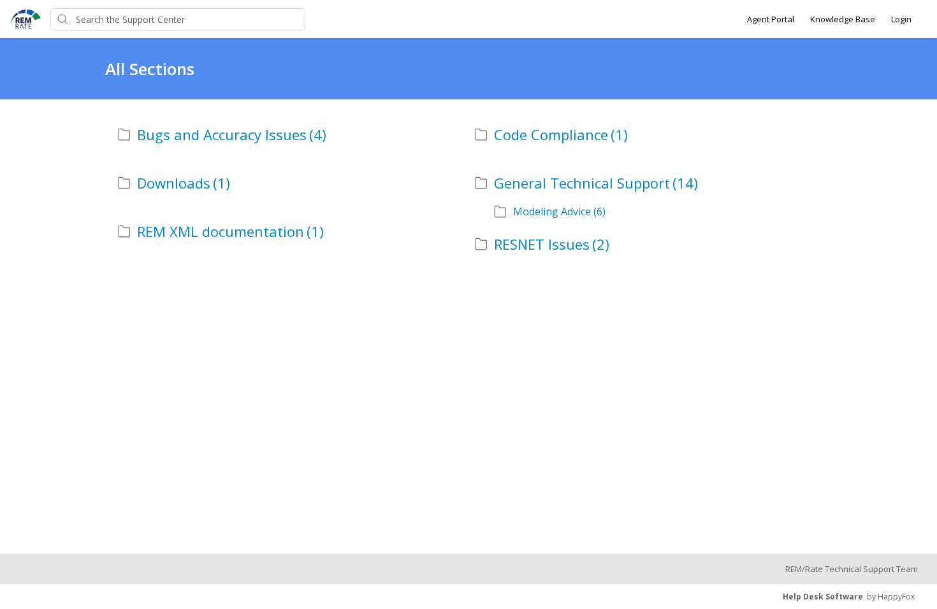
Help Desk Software (823, 596)
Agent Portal (770, 19)
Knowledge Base (842, 19)
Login (901, 19)
